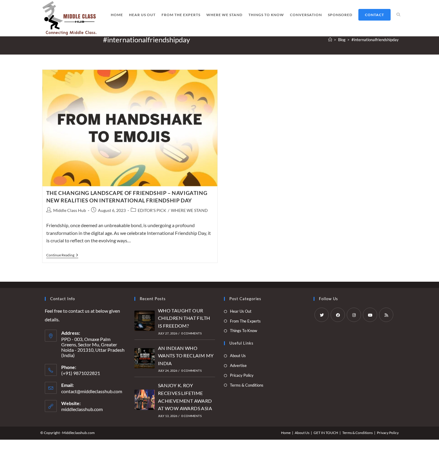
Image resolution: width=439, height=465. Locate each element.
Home (286, 432)
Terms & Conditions (246, 385)
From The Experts (245, 321)
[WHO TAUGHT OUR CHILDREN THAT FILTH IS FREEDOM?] (144, 321)
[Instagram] (354, 315)
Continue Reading (62, 255)
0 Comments (191, 333)
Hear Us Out (240, 311)
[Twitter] (321, 315)
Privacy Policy (388, 432)
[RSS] (386, 315)
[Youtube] (370, 315)
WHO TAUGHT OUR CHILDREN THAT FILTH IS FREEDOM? (184, 318)
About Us (238, 355)
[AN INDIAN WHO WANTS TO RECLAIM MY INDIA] (144, 358)
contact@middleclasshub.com (91, 391)
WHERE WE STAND (189, 210)
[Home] (330, 39)
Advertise (238, 365)
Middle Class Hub (69, 210)
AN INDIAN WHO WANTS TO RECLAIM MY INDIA (186, 355)
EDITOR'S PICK (152, 210)
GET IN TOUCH (326, 432)
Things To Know (243, 330)
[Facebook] (338, 315)
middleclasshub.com (82, 409)
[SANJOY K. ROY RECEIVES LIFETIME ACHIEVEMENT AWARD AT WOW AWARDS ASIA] (144, 400)
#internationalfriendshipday (375, 39)
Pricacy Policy (242, 375)
